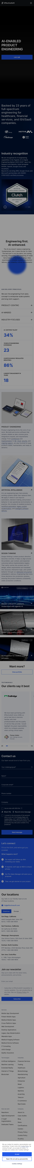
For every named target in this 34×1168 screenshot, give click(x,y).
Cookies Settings (17, 1163)
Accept (17, 1154)
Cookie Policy (25, 1146)
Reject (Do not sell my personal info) (17, 1159)
